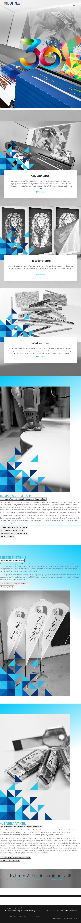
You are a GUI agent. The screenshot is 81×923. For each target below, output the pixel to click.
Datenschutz (67, 919)
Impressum (57, 919)
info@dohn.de (19, 880)
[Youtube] (10, 908)
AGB (75, 919)
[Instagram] (15, 908)
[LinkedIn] (12, 908)
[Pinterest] (7, 908)
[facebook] (4, 908)
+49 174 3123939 (57, 880)
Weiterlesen (41, 192)
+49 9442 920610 (36, 880)
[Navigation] (74, 3)
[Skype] (18, 908)
